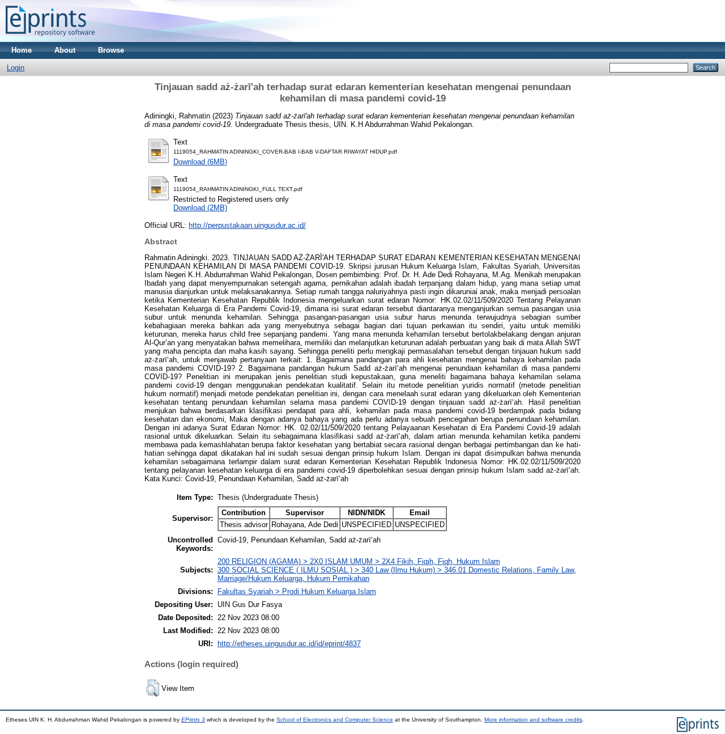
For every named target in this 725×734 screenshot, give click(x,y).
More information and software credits (533, 719)
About (64, 50)
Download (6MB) (200, 162)
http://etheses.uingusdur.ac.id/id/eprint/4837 (289, 643)
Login (15, 67)
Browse (111, 50)
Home (21, 50)
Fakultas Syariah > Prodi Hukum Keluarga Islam (297, 591)
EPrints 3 (193, 719)
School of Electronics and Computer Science (334, 719)
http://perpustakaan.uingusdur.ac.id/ (247, 225)
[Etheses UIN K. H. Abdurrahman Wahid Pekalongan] (50, 39)
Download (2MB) (200, 207)
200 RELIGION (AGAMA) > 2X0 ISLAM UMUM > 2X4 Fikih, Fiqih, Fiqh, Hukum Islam (359, 561)
